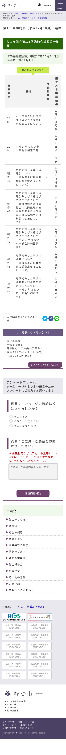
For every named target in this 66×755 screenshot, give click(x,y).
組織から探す (27, 724)
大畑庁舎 (11, 707)
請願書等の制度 (19, 545)
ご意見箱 (14, 584)
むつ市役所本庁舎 (16, 701)
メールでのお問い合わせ (46, 364)
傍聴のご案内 (17, 551)
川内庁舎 (11, 704)
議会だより (16, 539)
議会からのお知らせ (21, 590)
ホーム (17, 13)
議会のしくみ (17, 519)
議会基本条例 (17, 558)
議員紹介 (14, 526)
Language (47, 5)
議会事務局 (42, 18)
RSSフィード (27, 727)
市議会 (25, 13)
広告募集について (32, 607)
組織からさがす (28, 18)
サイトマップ (9, 724)
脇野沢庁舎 (13, 710)
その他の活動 (17, 577)
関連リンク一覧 (26, 721)
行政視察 (14, 571)
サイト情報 (8, 721)
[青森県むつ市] (11, 5)
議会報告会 (16, 564)
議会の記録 (35, 13)
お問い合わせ (9, 727)
